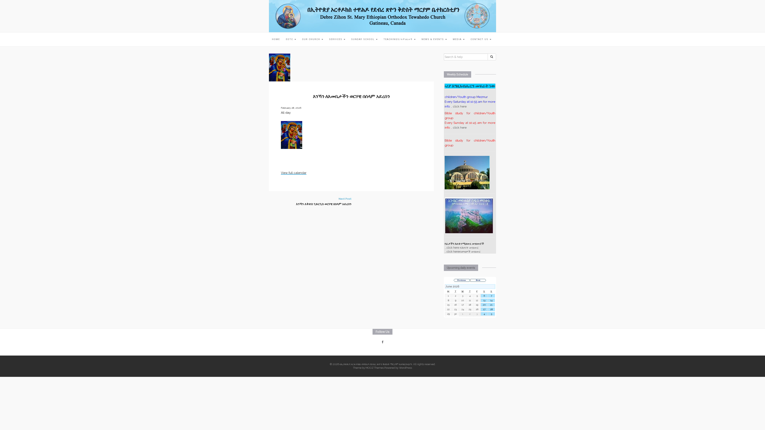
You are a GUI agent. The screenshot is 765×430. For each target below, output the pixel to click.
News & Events (433, 39)
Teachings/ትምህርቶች (398, 39)
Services (336, 39)
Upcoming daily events (461, 267)
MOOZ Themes (375, 367)
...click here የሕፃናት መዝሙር (462, 247)
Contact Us (480, 39)
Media (458, 39)
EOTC (290, 39)
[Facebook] (382, 342)
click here (460, 106)
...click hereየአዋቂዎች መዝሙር (463, 251)
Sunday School (363, 39)
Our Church (311, 39)
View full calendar (293, 173)
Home (276, 39)
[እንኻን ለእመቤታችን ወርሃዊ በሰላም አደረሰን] (279, 67)
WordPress (405, 367)
